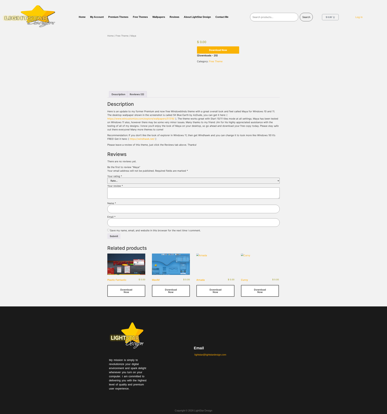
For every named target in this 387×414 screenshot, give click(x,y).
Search (306, 17)
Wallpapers (158, 17)
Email (111, 217)
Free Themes (140, 17)
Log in (359, 17)
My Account (97, 17)
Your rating (114, 176)
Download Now (218, 50)
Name (111, 203)
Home (82, 17)
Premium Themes (118, 17)
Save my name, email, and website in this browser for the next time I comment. (155, 230)
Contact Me (221, 17)
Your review (115, 186)
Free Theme (122, 35)
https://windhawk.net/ (142, 138)
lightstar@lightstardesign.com (210, 354)
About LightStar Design (197, 17)
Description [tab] (118, 94)
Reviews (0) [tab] (137, 94)
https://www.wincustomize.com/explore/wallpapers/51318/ (141, 118)
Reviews (174, 17)
